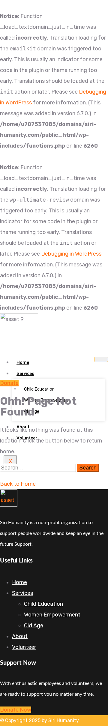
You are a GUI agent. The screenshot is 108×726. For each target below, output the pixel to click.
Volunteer (24, 647)
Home (22, 362)
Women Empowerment (52, 614)
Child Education (39, 389)
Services (25, 373)
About (20, 636)
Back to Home (18, 484)
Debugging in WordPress (71, 253)
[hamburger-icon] (101, 359)
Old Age (33, 625)
